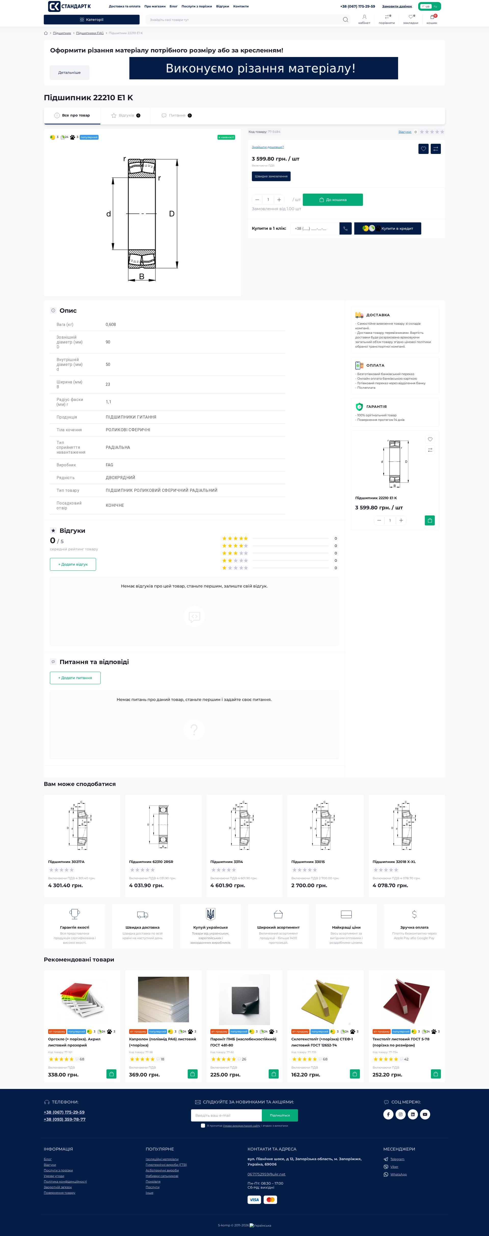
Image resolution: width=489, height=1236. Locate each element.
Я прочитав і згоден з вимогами (247, 1125)
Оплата (375, 365)
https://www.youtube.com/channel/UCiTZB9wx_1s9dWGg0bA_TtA (425, 1114)
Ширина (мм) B (69, 384)
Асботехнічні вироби (162, 1170)
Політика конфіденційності (65, 1181)
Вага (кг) (65, 324)
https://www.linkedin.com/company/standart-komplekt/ (413, 1114)
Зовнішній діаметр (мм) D (70, 342)
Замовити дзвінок (397, 6)
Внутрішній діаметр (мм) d (70, 364)
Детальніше (69, 72)
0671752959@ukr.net (267, 1174)
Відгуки (222, 6)
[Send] (345, 228)
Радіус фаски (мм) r (70, 402)
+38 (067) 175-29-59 (64, 1112)
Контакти (241, 6)
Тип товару (68, 490)
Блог (174, 6)
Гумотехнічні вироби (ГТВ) (166, 1165)
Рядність (66, 477)
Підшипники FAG (90, 33)
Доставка (378, 315)
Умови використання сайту (241, 1125)
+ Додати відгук (73, 564)
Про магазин (155, 6)
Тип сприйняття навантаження (71, 447)
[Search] (345, 19)
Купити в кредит (397, 228)
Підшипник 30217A (66, 861)
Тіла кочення (69, 429)
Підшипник (62, 33)
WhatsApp (398, 1174)
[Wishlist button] (423, 149)
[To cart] (430, 520)
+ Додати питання (75, 678)
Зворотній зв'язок (58, 1187)
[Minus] (257, 199)
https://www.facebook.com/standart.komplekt (388, 1114)
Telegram (397, 1159)
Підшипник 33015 (308, 861)
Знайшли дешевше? (268, 147)
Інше (149, 1193)
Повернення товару (59, 1193)
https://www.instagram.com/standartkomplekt (401, 1114)
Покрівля (153, 1181)
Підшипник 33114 (226, 861)
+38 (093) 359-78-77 (65, 1119)
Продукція (67, 417)
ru (435, 6)
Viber (394, 1167)
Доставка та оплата (124, 6)
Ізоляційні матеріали (162, 1159)
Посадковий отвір (69, 505)
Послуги (152, 1187)
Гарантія (376, 406)
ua (427, 6)
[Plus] (279, 199)
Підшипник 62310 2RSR (151, 861)
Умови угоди (54, 1176)
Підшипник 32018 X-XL (394, 861)
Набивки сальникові (162, 1176)
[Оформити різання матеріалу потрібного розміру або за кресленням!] (264, 68)
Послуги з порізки (197, 6)
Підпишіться (280, 1115)
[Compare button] (436, 149)
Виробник (66, 465)
